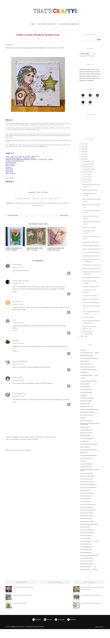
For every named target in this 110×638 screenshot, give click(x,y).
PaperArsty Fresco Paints (86, 400)
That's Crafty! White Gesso (86, 512)
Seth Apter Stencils (84, 441)
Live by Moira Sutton (87, 317)
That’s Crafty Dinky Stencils (86, 515)
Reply (69, 273)
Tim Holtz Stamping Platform (87, 563)
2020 (82, 151)
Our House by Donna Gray (89, 326)
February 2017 (87, 331)
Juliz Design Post (19, 394)
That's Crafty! (83, 461)
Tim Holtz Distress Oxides (86, 549)
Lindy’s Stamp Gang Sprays (86, 392)
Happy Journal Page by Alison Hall (91, 249)
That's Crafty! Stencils (85, 501)
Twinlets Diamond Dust (85, 566)
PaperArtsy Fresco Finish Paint (87, 412)
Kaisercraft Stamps (84, 383)
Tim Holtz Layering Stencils (86, 558)
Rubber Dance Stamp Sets (86, 432)
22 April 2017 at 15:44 (18, 322)
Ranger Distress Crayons (86, 430)
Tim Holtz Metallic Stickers (86, 561)
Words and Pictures (20, 281)
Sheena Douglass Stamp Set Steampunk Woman (45, 203)
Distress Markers (16, 203)
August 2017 (86, 171)
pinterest (83, 104)
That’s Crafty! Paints (85, 527)
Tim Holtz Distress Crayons (86, 546)
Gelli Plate (82, 378)
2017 (82, 159)
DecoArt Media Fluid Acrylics (87, 366)
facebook (83, 97)
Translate (92, 56)
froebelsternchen (20, 361)
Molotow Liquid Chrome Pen (87, 398)
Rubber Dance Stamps (85, 435)
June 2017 (86, 176)
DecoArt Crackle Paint (85, 364)
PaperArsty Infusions (85, 403)
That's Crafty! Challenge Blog (68, 24)
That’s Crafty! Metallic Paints (87, 521)
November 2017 (87, 164)
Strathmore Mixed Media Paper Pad (88, 455)
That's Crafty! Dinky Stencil (86, 478)
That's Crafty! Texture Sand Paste (88, 510)
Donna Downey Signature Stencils (88, 369)
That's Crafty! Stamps (85, 498)
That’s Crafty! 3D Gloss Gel (86, 518)
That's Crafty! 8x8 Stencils (86, 466)
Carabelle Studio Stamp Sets (86, 355)
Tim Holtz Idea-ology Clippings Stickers (89, 555)
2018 (82, 156)
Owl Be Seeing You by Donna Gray (91, 265)
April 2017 (85, 182)
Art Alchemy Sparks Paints (86, 352)
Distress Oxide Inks (26, 203)
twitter (90, 97)
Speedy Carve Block (84, 447)
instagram (90, 104)
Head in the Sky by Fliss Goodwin (91, 268)
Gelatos (96, 375)
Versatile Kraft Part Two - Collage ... (34, 249)
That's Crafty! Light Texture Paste (88, 484)
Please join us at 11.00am (89, 227)
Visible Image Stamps (85, 569)
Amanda (15, 340)
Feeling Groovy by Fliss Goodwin (90, 299)
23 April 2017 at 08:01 (18, 380)
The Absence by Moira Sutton (90, 286)
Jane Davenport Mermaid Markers (88, 381)
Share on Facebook (23, 198)
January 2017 (86, 334)
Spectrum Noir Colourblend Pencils (88, 444)
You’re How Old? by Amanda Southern (90, 603)
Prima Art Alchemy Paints (86, 420)
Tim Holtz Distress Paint (85, 552)
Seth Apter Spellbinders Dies (86, 438)
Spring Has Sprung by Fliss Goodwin (14, 249)
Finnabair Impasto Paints (86, 375)
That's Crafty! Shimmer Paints (87, 493)
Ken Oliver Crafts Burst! (86, 389)
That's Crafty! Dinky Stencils (87, 481)
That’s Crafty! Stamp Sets (86, 535)
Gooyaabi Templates (38, 626)
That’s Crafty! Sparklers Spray (87, 532)
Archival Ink (83, 349)
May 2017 (85, 179)
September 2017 (87, 169)
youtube (97, 97)
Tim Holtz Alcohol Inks (85, 544)
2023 (82, 144)
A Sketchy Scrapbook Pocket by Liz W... (55, 249)
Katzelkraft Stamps (84, 386)
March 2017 (86, 329)
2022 (82, 146)
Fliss (14, 320)
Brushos (97, 352)
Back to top (99, 627)
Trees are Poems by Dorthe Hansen (22, 595)
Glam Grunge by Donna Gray (90, 190)
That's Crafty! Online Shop (46, 24)
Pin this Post (56, 198)
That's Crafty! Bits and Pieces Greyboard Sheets (89, 470)
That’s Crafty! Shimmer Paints (87, 529)
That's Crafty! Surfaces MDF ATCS (87, 504)
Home (33, 24)
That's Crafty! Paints (85, 490)
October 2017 (86, 166)
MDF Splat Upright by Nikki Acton (91, 245)
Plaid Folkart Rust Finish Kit (87, 415)
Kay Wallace (17, 301)
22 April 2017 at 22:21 (18, 364)
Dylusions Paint (84, 372)
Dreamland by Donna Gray (20, 603)
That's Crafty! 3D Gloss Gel (86, 463)
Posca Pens (82, 417)
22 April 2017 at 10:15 (18, 267)
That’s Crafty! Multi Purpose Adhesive (89, 524)
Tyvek (94, 566)
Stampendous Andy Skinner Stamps (88, 449)
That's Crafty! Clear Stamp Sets (87, 476)
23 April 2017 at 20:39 (18, 396)
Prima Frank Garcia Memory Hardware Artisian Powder (89, 424)
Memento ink (83, 395)
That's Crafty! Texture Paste (86, 507)
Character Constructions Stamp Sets (88, 358)
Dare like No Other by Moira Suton (91, 256)
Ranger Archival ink (85, 427)
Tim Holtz (95, 541)
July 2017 (85, 174)
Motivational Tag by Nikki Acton (90, 302)
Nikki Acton (17, 377)
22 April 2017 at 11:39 (18, 283)
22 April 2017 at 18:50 (18, 343)
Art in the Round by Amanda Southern (23, 587)
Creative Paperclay (84, 361)
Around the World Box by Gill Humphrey (90, 595)
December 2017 (87, 161)
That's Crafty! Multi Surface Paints (88, 487)
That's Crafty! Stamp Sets (86, 495)
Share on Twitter (40, 198)
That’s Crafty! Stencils (85, 538)
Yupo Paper (94, 569)
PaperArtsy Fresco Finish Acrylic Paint (89, 409)
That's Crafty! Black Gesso (86, 473)
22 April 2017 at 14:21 (18, 304)
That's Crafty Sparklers (85, 458)
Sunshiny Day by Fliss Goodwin (90, 242)
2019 (82, 154)
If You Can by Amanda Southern (91, 252)
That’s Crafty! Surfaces (85, 541)
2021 (82, 149)
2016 (82, 336)
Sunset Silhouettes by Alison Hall (91, 277)
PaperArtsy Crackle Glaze (86, 406)
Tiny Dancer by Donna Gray (89, 295)
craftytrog (17, 265)
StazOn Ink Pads (83, 452)
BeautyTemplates (19, 626)
